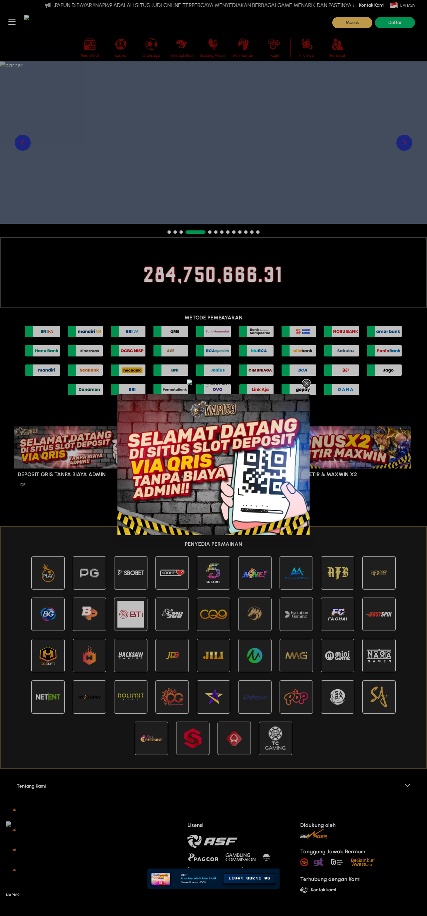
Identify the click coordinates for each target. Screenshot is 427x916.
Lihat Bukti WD (250, 901)
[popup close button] (306, 383)
